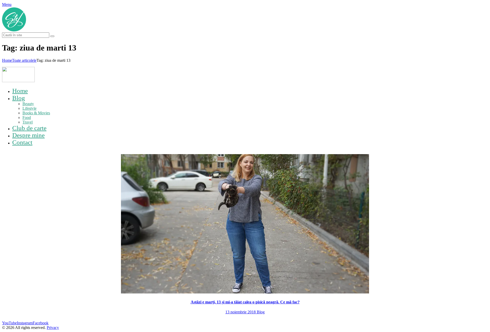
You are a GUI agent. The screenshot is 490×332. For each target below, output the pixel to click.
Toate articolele (24, 60)
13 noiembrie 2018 (241, 312)
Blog (261, 312)
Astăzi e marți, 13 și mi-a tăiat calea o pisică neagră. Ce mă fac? (245, 302)
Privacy (53, 327)
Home (7, 60)
